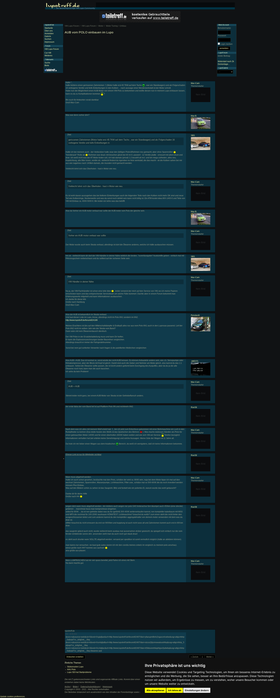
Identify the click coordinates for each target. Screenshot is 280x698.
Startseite (49, 28)
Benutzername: (224, 28)
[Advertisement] (140, 58)
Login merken (226, 44)
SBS (193, 135)
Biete (47, 65)
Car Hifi (48, 53)
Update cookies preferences (12, 696)
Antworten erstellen (74, 657)
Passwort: (222, 36)
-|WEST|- (195, 361)
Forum (47, 46)
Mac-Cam (195, 83)
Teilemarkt (49, 59)
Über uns (49, 31)
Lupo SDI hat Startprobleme (79, 672)
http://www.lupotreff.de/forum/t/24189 (82, 320)
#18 (67, 634)
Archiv (67, 687)
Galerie (48, 36)
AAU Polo (71, 669)
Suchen (48, 39)
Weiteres (48, 55)
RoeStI (194, 407)
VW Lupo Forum (52, 49)
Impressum (49, 42)
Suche (47, 63)
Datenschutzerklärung (90, 687)
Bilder (75, 687)
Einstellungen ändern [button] (197, 690)
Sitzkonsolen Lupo (75, 667)
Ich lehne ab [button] (174, 690)
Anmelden (49, 33)
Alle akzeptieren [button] (155, 690)
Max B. (194, 116)
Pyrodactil (195, 315)
